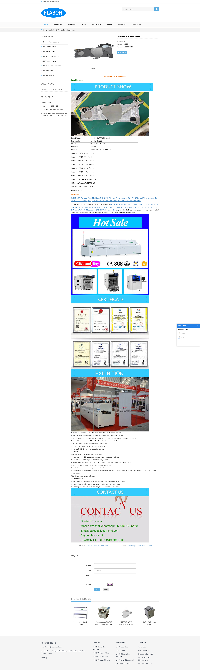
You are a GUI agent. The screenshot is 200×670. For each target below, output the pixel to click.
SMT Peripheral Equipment (65, 30)
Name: (88, 565)
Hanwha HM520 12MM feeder (97, 546)
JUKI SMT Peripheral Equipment (107, 210)
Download (96, 25)
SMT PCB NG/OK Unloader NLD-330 (126, 623)
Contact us (136, 25)
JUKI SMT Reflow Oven (124, 207)
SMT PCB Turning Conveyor (149, 623)
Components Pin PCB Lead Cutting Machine (103, 623)
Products (72, 25)
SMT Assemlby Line (145, 663)
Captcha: (88, 584)
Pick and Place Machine (50, 42)
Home (46, 25)
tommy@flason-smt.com (50, 2)
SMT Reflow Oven (48, 51)
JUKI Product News (122, 647)
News (84, 25)
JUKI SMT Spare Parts (123, 663)
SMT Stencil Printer (49, 47)
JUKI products (138, 205)
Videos (109, 25)
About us (58, 25)
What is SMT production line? (52, 89)
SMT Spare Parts (48, 75)
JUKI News (120, 643)
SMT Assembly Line (49, 61)
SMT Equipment (89, 210)
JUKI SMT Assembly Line (101, 660)
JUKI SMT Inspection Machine (143, 207)
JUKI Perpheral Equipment (125, 660)
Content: (88, 575)
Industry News (121, 650)
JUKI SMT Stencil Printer (93, 207)
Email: (89, 570)
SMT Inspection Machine (51, 56)
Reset (106, 589)
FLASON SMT (183, 330)
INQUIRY (122, 53)
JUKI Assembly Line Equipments (121, 205)
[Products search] (156, 9)
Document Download (145, 654)
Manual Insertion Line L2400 (80, 623)
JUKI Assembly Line (109, 207)
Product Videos (143, 650)
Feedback (122, 25)
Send (97, 589)
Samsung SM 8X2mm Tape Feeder (140, 546)
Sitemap (44, 658)
